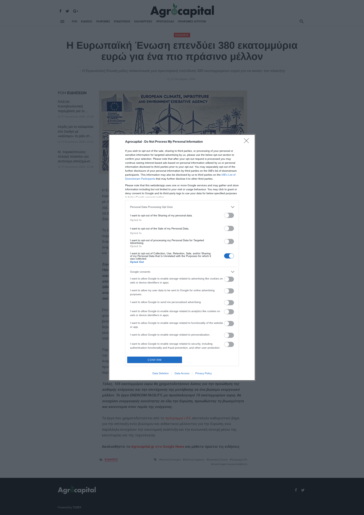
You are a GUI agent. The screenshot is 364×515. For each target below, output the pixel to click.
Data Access (182, 373)
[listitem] (182, 207)
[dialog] (182, 257)
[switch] (229, 215)
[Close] (247, 142)
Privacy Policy (203, 373)
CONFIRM (155, 359)
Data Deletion (160, 373)
